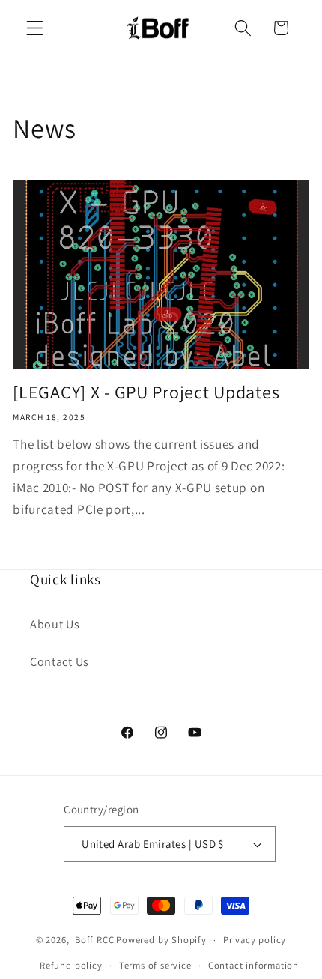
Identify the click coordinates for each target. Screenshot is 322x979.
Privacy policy (254, 939)
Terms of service (155, 965)
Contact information (253, 965)
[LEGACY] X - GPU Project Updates (146, 392)
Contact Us (59, 662)
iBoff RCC (93, 939)
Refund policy (71, 965)
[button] (35, 28)
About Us (55, 624)
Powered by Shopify (161, 939)
